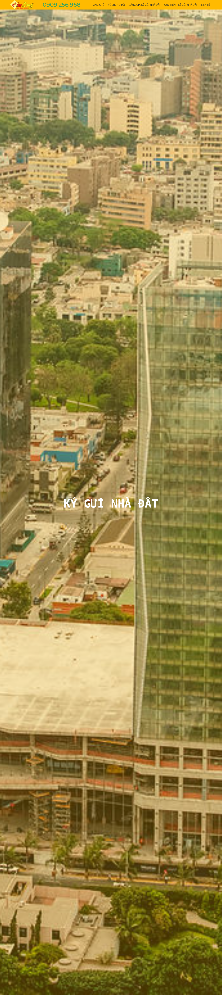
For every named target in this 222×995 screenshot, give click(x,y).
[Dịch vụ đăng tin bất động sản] (24, 4)
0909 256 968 (61, 4)
